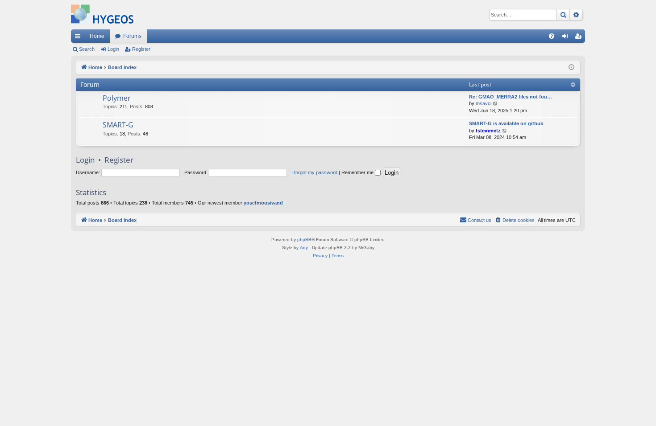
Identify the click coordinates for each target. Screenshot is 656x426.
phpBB (304, 239)
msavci (483, 103)
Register (141, 49)
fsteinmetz (488, 130)
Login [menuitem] (567, 38)
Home (97, 36)
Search (87, 49)
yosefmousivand (263, 202)
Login (113, 49)
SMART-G (118, 125)
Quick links (79, 38)
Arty (304, 247)
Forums (132, 36)
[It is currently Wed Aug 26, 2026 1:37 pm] (571, 67)
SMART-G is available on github (506, 123)
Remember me (358, 172)
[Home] (102, 14)
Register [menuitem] (580, 38)
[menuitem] (551, 36)
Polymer (117, 98)
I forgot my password (314, 172)
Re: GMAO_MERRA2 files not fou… (510, 96)
